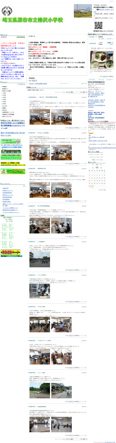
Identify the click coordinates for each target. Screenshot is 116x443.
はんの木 (4, 106)
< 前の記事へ (101, 38)
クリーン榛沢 (41, 372)
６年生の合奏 (41, 306)
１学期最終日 (41, 241)
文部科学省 (5, 188)
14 (102, 178)
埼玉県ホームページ (8, 190)
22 (104, 180)
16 (89, 180)
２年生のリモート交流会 (44, 340)
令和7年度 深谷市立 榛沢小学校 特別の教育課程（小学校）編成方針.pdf (96, 101)
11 (94, 178)
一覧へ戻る (101, 79)
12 (97, 178)
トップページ (21, 84)
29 (97, 172)
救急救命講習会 (42, 406)
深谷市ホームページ (8, 195)
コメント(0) (83, 127)
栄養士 (111, 44)
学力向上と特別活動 (43, 133)
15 (104, 178)
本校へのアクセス (7, 116)
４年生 (4, 99)
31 (102, 172)
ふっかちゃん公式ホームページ (11, 212)
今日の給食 (91, 37)
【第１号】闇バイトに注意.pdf (96, 137)
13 (99, 178)
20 (99, 180)
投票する (71, 127)
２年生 (4, 95)
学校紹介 (4, 86)
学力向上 (4, 110)
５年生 (4, 101)
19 (97, 180)
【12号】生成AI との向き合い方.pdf (97, 140)
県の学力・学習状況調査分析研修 (38, 83)
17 (92, 180)
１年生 (4, 93)
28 (94, 172)
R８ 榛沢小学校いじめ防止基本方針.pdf (11, 145)
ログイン (111, 1)
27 (92, 172)
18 (94, 180)
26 (89, 172)
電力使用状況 (6, 199)
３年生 (4, 97)
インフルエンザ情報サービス (10, 208)
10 (92, 178)
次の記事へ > (109, 38)
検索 (24, 186)
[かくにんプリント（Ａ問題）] (11, 159)
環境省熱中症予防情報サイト (10, 210)
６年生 (4, 103)
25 (94, 183)
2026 (97, 164)
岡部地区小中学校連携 (8, 114)
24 (92, 183)
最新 (30, 80)
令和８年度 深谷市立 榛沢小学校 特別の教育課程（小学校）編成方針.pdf (96, 94)
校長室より (5, 89)
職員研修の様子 (42, 168)
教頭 (85, 97)
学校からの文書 (6, 91)
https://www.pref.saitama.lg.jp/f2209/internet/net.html (102, 147)
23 (89, 183)
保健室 (4, 108)
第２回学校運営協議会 (44, 206)
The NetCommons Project (110, 442)
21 (102, 180)
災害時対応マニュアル (8, 112)
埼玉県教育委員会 (7, 192)
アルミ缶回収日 (42, 275)
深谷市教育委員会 (7, 197)
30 (99, 172)
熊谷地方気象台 (7, 201)
